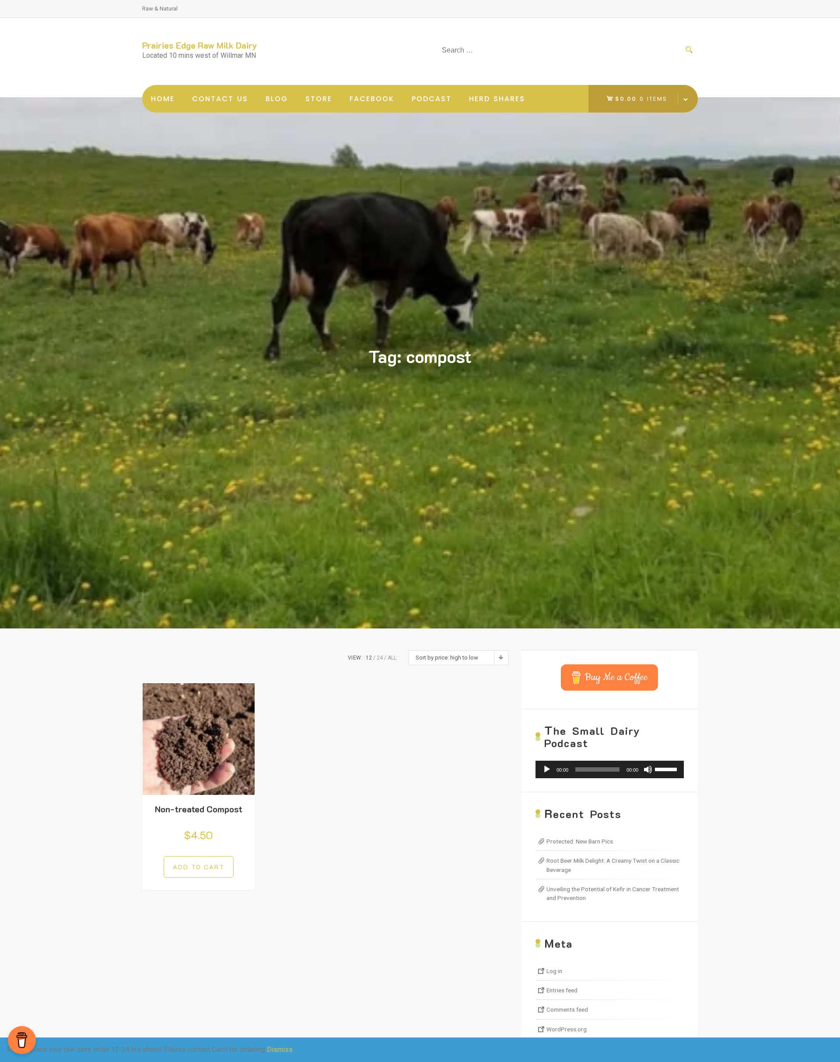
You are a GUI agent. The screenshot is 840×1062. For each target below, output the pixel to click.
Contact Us (220, 99)
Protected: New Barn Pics (579, 841)
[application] (610, 769)
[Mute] (648, 769)
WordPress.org (566, 1029)
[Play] (546, 769)
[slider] (667, 768)
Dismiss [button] (280, 1049)
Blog (277, 99)
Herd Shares (497, 99)
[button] (199, 867)
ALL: (393, 658)
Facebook (372, 99)
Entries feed (562, 990)
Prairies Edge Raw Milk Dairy (199, 45)
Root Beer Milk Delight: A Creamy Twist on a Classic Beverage (612, 865)
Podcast (432, 99)
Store (318, 99)
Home (163, 99)
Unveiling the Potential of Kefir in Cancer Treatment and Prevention (612, 893)
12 (369, 658)
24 (380, 658)
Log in (554, 970)
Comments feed (567, 1009)
